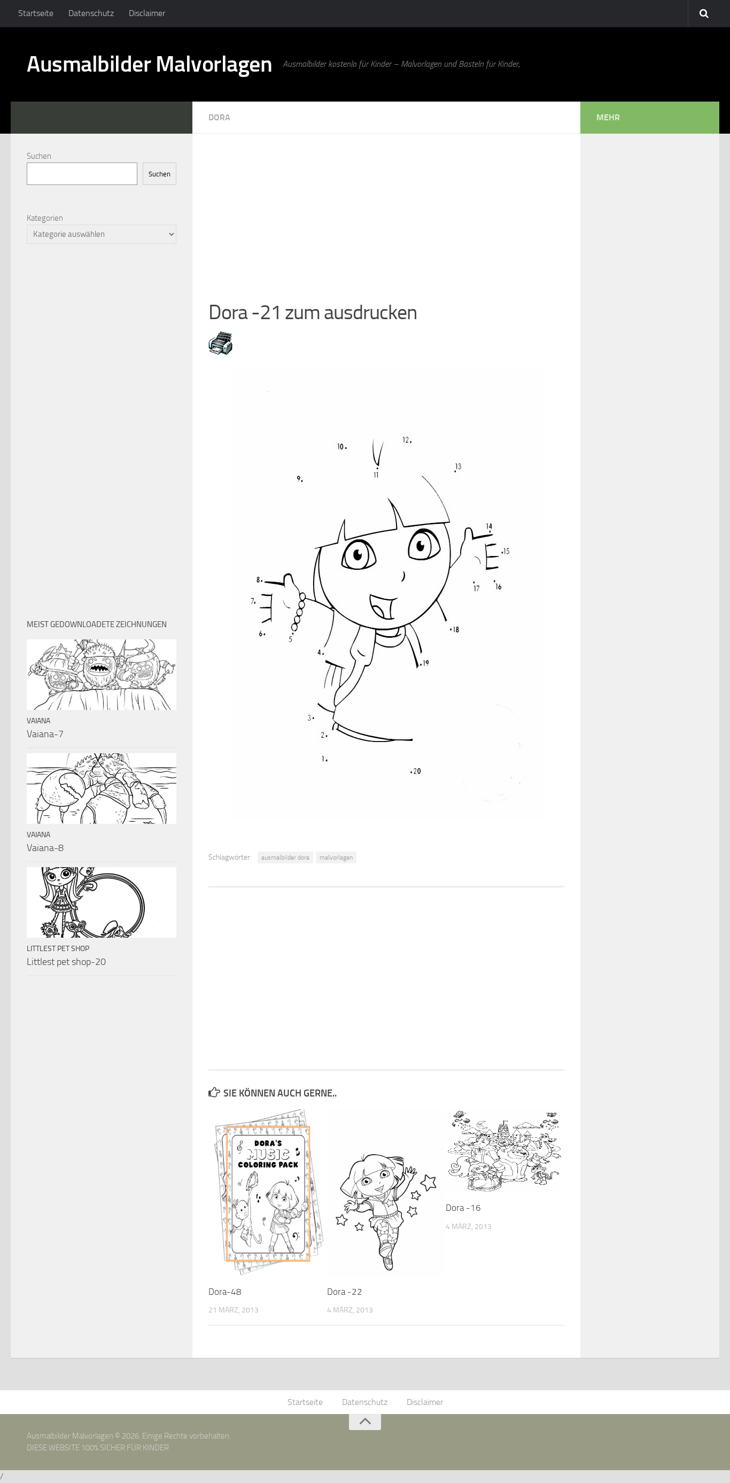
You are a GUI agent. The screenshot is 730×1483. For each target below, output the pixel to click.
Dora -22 (344, 1291)
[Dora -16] (505, 1151)
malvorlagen (336, 857)
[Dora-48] (267, 1193)
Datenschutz (91, 13)
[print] (220, 352)
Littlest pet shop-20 (66, 962)
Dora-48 (225, 1291)
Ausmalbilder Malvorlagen (149, 64)
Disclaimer (147, 13)
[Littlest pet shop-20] (101, 902)
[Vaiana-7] (101, 674)
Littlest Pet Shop (58, 948)
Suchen (39, 156)
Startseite (35, 13)
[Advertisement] (386, 208)
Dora (219, 117)
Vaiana (38, 720)
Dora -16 (463, 1207)
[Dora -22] (386, 1193)
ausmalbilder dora (285, 857)
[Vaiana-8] (101, 788)
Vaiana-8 (45, 848)
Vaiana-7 (45, 734)
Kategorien (45, 218)
